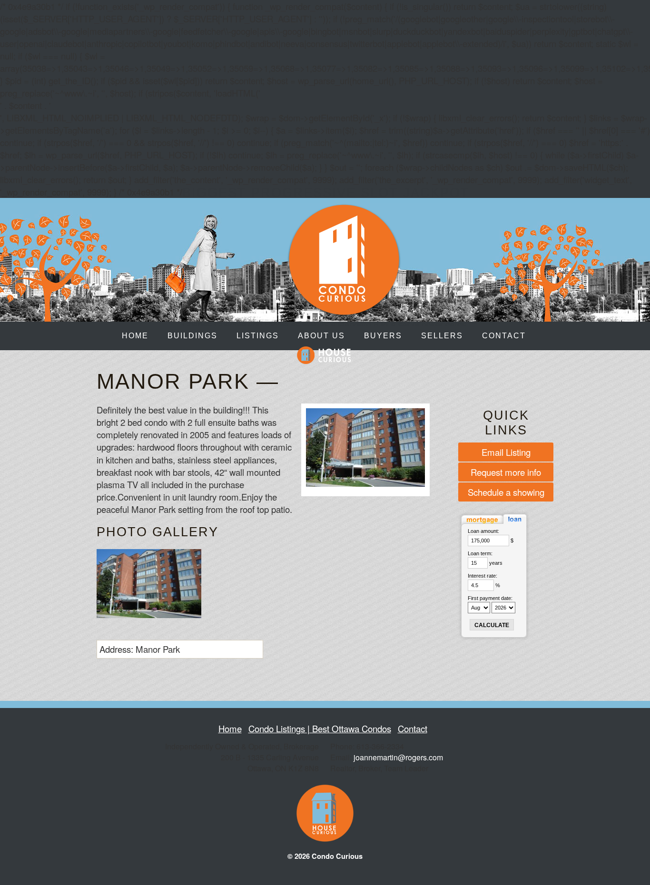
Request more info (506, 472)
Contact (504, 336)
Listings (257, 336)
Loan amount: (483, 531)
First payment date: (490, 598)
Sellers (442, 336)
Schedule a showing (506, 492)
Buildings (192, 336)
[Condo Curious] (344, 310)
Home (135, 336)
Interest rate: (482, 576)
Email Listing (506, 452)
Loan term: (480, 553)
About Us (321, 336)
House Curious (324, 354)
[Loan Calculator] (494, 525)
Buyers (383, 336)
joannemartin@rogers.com (398, 757)
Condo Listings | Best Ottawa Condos (319, 728)
